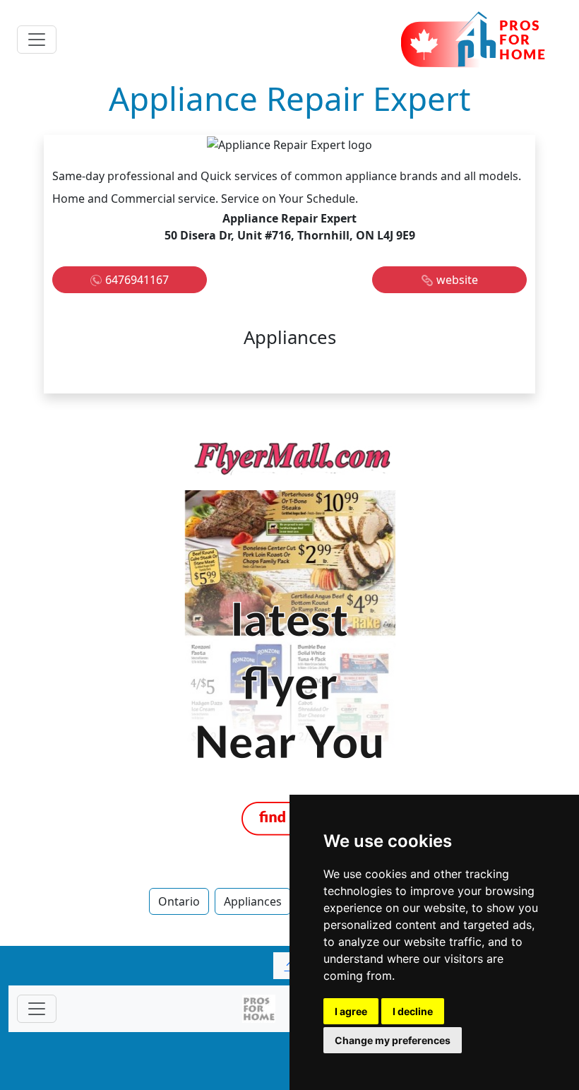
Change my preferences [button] (392, 1040)
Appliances (253, 901)
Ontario (179, 901)
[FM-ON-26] (289, 638)
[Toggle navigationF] (36, 1009)
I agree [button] (351, 1011)
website (457, 280)
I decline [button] (413, 1011)
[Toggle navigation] (36, 39)
